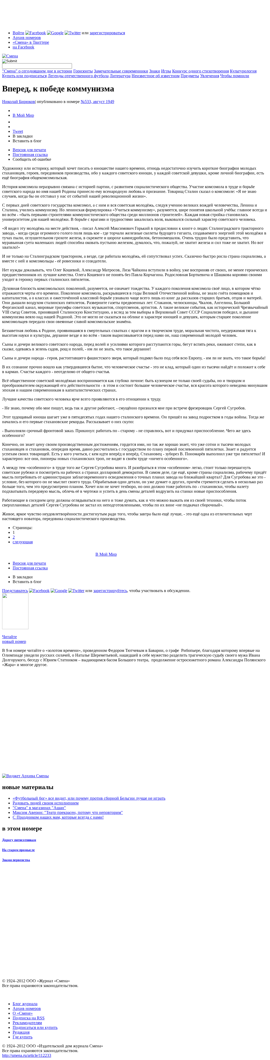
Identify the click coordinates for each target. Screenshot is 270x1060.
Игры (166, 71)
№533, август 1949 (97, 101)
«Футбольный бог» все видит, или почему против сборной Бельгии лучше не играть (89, 798)
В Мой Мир (23, 115)
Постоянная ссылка (30, 154)
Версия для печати (29, 150)
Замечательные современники (121, 71)
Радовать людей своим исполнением (46, 803)
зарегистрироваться (107, 33)
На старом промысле (18, 850)
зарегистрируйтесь (110, 590)
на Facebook (23, 47)
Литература (120, 76)
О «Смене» (23, 1013)
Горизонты (83, 71)
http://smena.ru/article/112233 (26, 1055)
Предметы (190, 76)
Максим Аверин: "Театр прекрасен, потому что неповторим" (68, 812)
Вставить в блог (27, 141)
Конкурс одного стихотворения (200, 71)
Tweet (18, 131)
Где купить (22, 1037)
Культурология (243, 71)
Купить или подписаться (24, 76)
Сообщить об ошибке (32, 159)
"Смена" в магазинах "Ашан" (39, 807)
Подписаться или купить (35, 1027)
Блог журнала (25, 1004)
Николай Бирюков (18, 101)
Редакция (21, 1032)
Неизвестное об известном (156, 76)
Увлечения (209, 76)
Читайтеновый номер (14, 639)
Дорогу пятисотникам (19, 840)
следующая (23, 542)
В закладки (23, 136)
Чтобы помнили (234, 76)
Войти (18, 33)
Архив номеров (27, 37)
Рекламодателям (27, 1022)
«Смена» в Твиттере (31, 42)
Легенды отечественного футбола (78, 76)
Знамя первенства (16, 860)
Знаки (154, 71)
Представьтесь (15, 590)
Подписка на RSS (29, 1018)
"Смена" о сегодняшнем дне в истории (37, 71)
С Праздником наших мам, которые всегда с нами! (58, 817)
